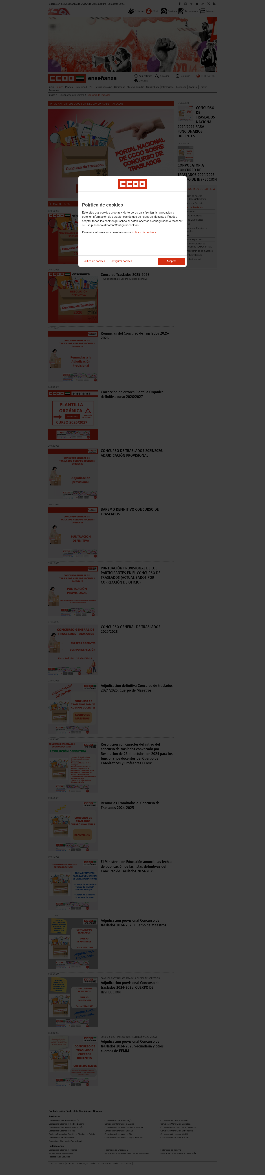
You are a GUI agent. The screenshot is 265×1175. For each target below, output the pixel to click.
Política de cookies (144, 232)
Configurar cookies (121, 261)
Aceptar (171, 261)
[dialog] (132, 221)
